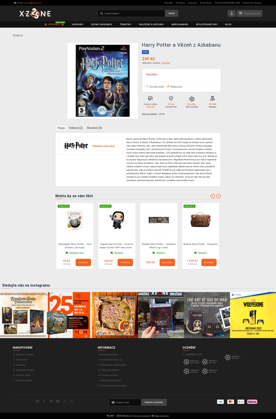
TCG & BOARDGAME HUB (227, 3)
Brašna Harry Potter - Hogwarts (201, 244)
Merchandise (180, 24)
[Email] (37, 401)
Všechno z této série (103, 146)
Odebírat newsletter (154, 402)
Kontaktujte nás (109, 354)
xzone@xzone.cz (29, 3)
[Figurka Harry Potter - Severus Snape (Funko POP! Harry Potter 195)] (117, 220)
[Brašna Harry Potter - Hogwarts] (200, 220)
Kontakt (169, 3)
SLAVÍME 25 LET (194, 354)
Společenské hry (206, 24)
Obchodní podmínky (111, 380)
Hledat (171, 13)
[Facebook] (44, 401)
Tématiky (125, 24)
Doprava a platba (25, 354)
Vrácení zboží (23, 375)
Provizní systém (109, 375)
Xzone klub (22, 360)
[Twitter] (51, 401)
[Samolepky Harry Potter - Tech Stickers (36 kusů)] (75, 220)
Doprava (192, 3)
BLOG (228, 24)
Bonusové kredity (25, 370)
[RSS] (71, 401)
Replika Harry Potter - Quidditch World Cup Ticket (159, 246)
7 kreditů (165, 63)
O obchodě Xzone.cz (111, 360)
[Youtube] (58, 401)
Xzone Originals (101, 24)
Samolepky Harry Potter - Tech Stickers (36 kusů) (75, 246)
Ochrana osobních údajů (113, 385)
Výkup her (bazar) (252, 3)
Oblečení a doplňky (151, 24)
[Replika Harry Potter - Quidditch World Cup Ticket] (159, 220)
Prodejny (180, 3)
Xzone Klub (205, 3)
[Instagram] (65, 401)
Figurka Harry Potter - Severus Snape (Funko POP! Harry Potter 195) (117, 246)
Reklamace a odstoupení (113, 365)
